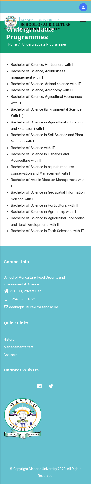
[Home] (37, 23)
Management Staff (18, 347)
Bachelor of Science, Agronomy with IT (42, 90)
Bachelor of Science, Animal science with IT (46, 84)
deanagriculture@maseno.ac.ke (33, 307)
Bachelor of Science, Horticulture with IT (43, 64)
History (9, 339)
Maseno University (43, 469)
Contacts (10, 355)
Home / (14, 44)
